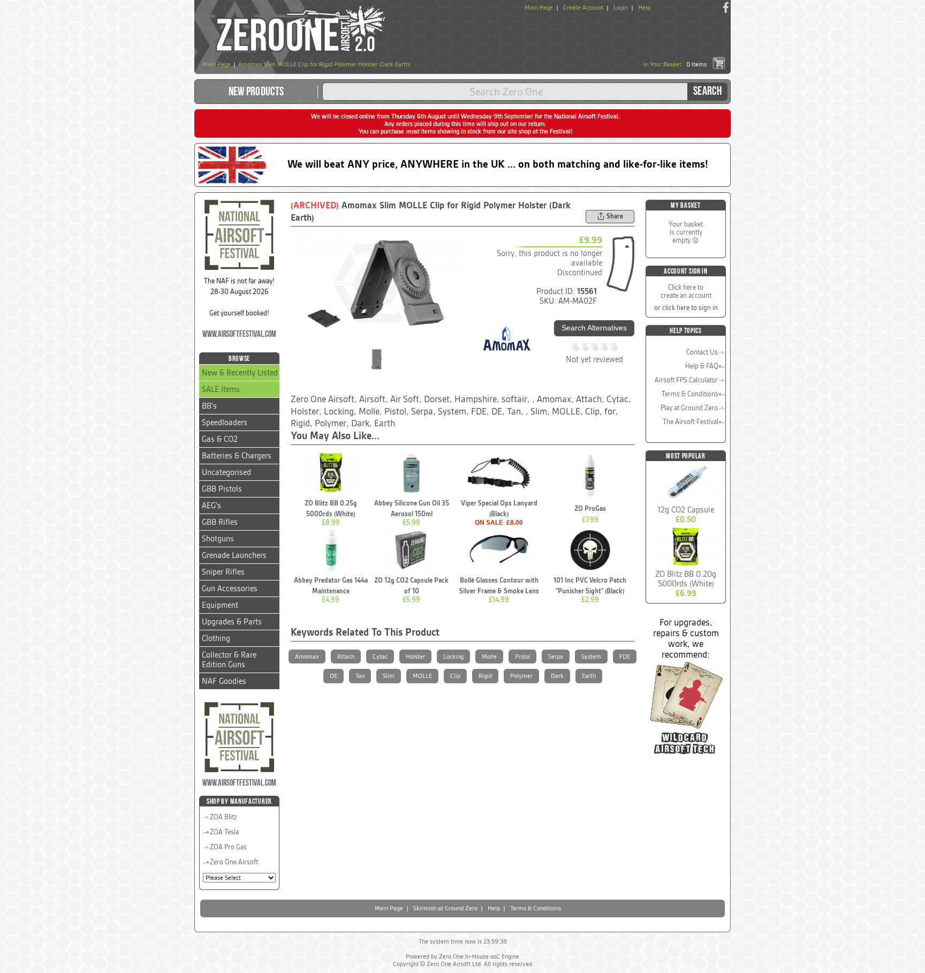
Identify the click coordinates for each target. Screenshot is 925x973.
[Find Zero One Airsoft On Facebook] (726, 7)
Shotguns (218, 539)
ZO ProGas (590, 508)
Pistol (522, 656)
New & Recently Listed (240, 373)
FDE (624, 656)
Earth (589, 676)
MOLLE (422, 676)
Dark (557, 676)
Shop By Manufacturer (239, 801)
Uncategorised (226, 472)
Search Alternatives (594, 327)
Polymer (521, 676)
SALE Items (221, 389)
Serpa (555, 656)
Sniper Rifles (223, 572)
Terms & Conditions (690, 394)
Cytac (380, 656)
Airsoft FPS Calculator (686, 380)
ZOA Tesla (224, 832)
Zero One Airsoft (234, 862)
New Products (256, 92)
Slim (389, 676)
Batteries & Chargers (236, 456)
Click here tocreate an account (686, 291)
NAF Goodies (224, 681)
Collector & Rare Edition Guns (229, 659)
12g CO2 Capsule (685, 510)
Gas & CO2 (220, 439)
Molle (489, 656)
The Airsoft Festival (690, 422)
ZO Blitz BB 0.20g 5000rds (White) (685, 579)
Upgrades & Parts (232, 622)
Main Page (539, 7)
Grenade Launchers (234, 555)
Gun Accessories (229, 588)
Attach (345, 656)
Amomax (307, 656)
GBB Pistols (222, 489)
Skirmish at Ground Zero (445, 908)
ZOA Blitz (223, 817)
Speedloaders (224, 422)
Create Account (583, 7)
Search (707, 91)
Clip (455, 676)
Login (620, 7)
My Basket (685, 205)
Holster (415, 656)
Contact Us (702, 352)
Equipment (220, 605)
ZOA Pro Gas (228, 847)
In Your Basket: (675, 64)
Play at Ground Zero (689, 408)
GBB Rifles (220, 522)
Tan (360, 676)
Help (644, 7)
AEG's (211, 505)
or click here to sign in (686, 308)
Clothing (216, 638)
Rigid (485, 676)
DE (333, 676)
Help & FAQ (701, 366)
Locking (453, 656)
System (591, 656)
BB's (209, 406)
